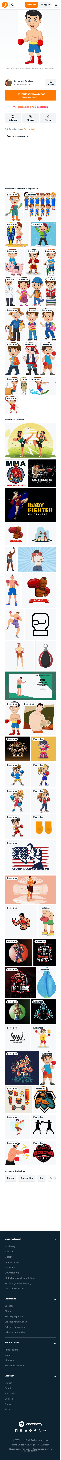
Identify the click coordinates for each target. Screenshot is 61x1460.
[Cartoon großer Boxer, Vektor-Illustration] (13, 1342)
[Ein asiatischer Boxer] (13, 319)
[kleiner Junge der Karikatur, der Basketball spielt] (12, 500)
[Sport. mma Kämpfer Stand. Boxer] (16, 568)
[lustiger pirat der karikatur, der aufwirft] (13, 453)
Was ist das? (29, 129)
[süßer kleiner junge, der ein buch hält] (13, 419)
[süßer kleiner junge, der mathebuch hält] (32, 384)
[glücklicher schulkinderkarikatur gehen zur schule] (18, 352)
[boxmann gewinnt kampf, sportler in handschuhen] (39, 683)
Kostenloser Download (30, 95)
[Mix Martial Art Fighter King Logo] (17, 1032)
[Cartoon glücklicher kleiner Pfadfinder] (9, 481)
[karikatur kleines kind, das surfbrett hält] (17, 264)
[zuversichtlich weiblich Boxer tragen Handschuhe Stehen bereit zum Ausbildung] (19, 874)
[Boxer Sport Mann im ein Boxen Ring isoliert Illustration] (30, 1277)
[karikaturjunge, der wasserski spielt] (27, 481)
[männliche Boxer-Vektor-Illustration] (37, 1432)
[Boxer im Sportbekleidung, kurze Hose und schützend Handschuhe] (12, 740)
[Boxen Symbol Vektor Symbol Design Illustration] (20, 842)
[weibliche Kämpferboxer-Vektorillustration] (37, 1340)
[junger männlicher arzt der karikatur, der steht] (42, 321)
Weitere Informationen (17, 136)
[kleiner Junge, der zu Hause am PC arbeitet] (46, 446)
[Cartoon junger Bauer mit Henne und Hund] (15, 384)
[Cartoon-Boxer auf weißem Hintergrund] (13, 967)
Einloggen (45, 4)
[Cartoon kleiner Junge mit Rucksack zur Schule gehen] (30, 419)
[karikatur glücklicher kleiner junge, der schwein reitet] (41, 291)
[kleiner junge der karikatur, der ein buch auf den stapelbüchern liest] (39, 352)
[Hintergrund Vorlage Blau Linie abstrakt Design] (18, 597)
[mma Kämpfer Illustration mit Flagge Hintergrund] (30, 1245)
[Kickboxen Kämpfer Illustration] (30, 535)
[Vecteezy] (5, 5)
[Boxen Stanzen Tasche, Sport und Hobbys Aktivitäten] (15, 904)
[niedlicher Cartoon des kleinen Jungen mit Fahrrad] (29, 319)
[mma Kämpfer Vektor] (30, 934)
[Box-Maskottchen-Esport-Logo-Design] (20, 1403)
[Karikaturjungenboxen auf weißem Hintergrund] (30, 453)
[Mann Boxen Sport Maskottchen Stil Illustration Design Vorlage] (21, 1309)
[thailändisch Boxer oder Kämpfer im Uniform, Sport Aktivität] (14, 810)
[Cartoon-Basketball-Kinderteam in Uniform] (21, 236)
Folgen (51, 84)
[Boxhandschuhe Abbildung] (17, 1214)
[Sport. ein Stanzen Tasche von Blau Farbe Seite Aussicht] (14, 1435)
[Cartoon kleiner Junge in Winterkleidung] (17, 291)
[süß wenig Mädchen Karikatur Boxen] (17, 1110)
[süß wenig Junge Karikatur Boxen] (17, 1084)
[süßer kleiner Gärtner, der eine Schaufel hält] (14, 206)
